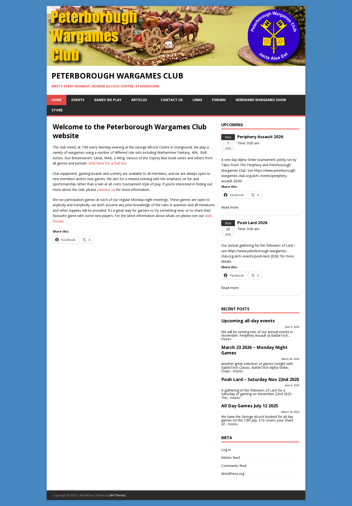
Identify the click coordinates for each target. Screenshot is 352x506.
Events (77, 99)
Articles (139, 99)
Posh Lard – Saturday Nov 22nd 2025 (260, 379)
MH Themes (118, 495)
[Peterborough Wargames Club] (176, 63)
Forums (219, 99)
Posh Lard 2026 (252, 222)
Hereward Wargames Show (261, 99)
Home (56, 99)
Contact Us (172, 99)
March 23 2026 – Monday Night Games (254, 350)
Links (197, 99)
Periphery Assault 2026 (260, 136)
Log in (226, 449)
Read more (229, 207)
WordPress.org (232, 473)
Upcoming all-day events (248, 321)
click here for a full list (107, 163)
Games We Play (107, 99)
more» (226, 339)
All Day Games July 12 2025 (249, 406)
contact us (106, 189)
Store (57, 110)
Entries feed (230, 457)
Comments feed (233, 465)
